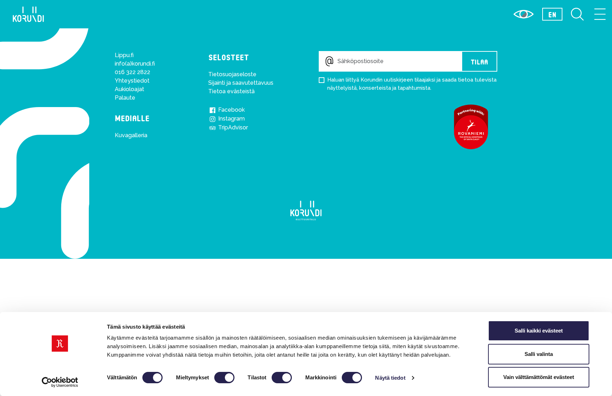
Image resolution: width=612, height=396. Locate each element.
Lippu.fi (124, 55)
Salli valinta (539, 354)
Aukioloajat (129, 89)
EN (552, 14)
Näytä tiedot (390, 378)
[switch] (224, 377)
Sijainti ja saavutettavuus (240, 82)
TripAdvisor (232, 127)
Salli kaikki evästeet (539, 331)
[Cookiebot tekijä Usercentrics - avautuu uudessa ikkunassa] (60, 382)
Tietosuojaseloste (232, 74)
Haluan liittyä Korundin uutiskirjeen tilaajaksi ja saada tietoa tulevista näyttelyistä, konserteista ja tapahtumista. (412, 84)
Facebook (231, 109)
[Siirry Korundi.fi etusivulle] (28, 14)
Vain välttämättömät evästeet (538, 377)
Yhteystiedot (132, 80)
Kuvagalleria (131, 135)
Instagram (231, 118)
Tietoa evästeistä (231, 91)
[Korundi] (306, 211)
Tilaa (479, 61)
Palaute (125, 97)
